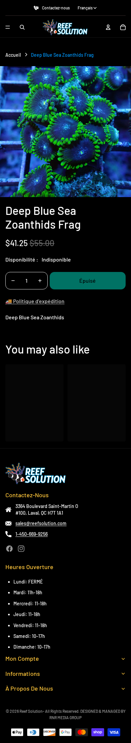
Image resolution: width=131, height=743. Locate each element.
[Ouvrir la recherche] (22, 27)
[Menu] (7, 27)
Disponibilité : (21, 259)
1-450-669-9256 (31, 534)
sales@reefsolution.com (41, 523)
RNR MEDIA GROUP (65, 717)
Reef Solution (31, 711)
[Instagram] (21, 549)
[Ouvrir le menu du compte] (108, 27)
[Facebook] (9, 549)
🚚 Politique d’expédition (34, 301)
